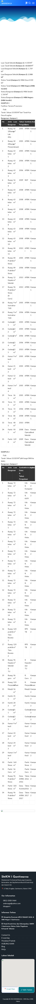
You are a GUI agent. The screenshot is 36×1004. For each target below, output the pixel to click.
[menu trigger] (33, 3)
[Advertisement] (18, 41)
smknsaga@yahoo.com (11, 903)
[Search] (29, 3)
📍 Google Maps (9, 989)
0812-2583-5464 (9, 900)
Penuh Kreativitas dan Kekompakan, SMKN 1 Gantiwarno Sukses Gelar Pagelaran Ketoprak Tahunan (18, 926)
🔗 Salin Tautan (26, 990)
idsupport (6, 906)
